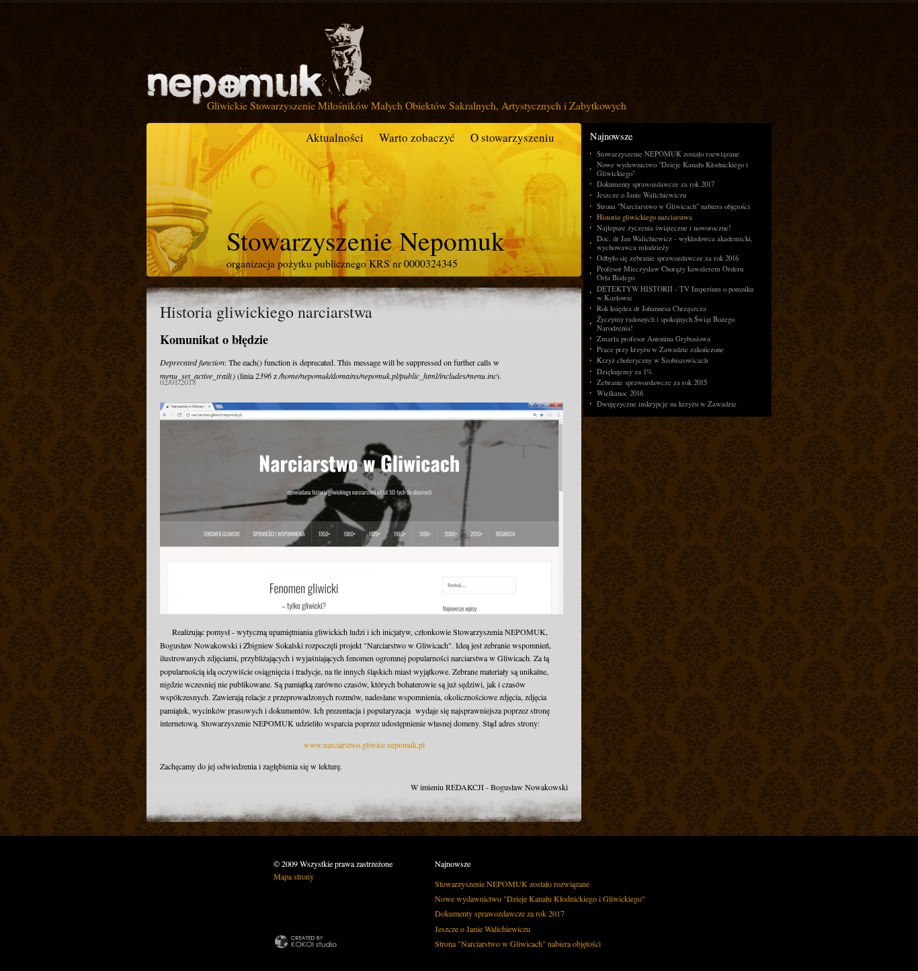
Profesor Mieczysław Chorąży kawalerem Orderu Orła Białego (670, 273)
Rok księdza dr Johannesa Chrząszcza (651, 308)
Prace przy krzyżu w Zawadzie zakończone (660, 349)
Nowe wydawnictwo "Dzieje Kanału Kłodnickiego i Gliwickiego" (672, 168)
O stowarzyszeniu (512, 137)
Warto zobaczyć (417, 137)
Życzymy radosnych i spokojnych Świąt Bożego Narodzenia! (666, 323)
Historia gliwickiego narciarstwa (644, 216)
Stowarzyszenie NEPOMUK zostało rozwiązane (668, 153)
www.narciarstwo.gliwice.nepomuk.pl (364, 744)
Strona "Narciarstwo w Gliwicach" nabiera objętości (673, 206)
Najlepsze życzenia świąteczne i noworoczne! (664, 227)
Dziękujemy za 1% (625, 371)
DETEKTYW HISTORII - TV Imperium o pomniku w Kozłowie (675, 293)
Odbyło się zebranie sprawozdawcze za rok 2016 (668, 257)
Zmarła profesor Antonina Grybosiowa (653, 338)
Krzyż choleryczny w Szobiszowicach (652, 359)
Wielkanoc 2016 (620, 392)
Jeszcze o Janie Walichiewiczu (641, 194)
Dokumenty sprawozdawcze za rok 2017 (655, 183)
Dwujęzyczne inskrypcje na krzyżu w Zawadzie (667, 403)
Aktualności (335, 137)
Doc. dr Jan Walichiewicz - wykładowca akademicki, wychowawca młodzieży (675, 242)
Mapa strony (294, 876)
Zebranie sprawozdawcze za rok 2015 (652, 382)
